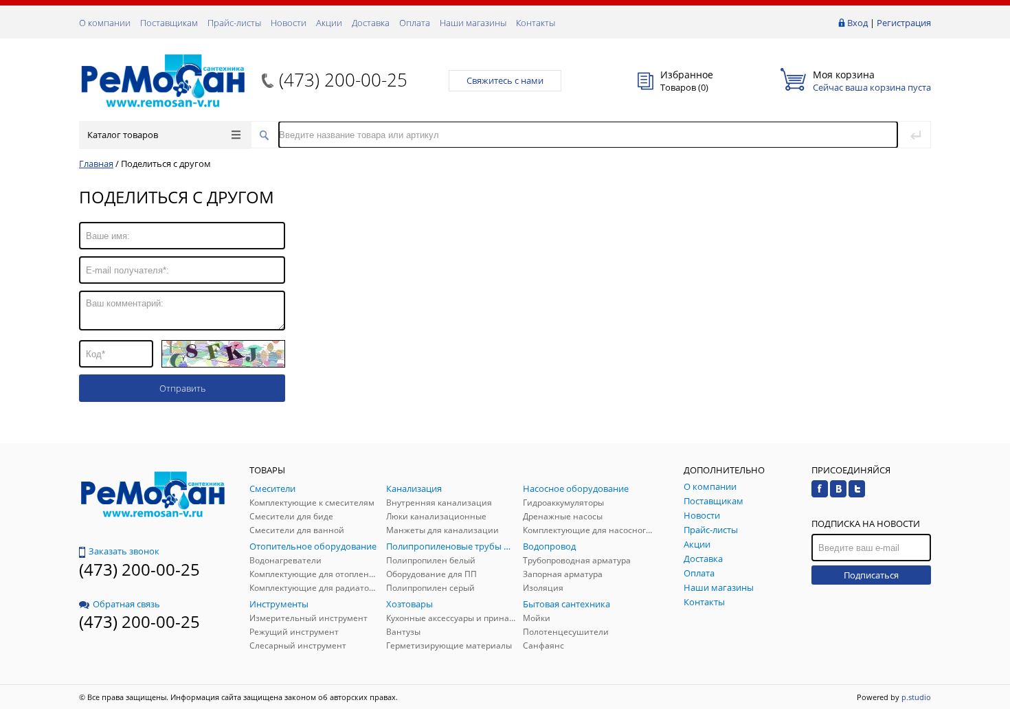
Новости (288, 22)
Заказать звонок (124, 551)
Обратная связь (126, 604)
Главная (96, 163)
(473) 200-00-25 (343, 79)
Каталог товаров (122, 134)
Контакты (535, 22)
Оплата (414, 22)
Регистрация (904, 22)
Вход (857, 22)
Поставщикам (169, 22)
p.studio (916, 697)
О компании (105, 22)
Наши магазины (473, 22)
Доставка (371, 22)
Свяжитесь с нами (505, 80)
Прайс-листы (234, 22)
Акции (329, 22)
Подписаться (871, 575)
